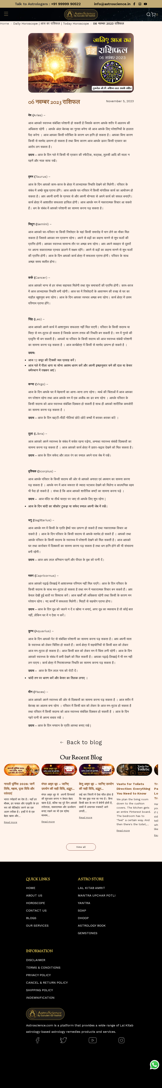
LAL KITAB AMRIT (91, 888)
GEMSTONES (87, 933)
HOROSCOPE (35, 903)
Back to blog (84, 742)
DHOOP (83, 918)
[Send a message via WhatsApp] (154, 1064)
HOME (30, 888)
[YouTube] (145, 4)
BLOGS (31, 918)
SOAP (82, 910)
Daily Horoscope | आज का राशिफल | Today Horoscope (51, 23)
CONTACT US (36, 910)
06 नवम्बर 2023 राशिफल (108, 23)
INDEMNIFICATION (40, 997)
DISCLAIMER (35, 960)
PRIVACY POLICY (38, 975)
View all (81, 847)
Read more (10, 822)
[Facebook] (134, 4)
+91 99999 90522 (66, 4)
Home (4, 23)
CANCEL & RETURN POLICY (47, 982)
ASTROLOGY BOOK (92, 925)
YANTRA (84, 903)
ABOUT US (34, 895)
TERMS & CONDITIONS (43, 967)
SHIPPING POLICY (39, 990)
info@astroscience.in (112, 4)
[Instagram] (140, 4)
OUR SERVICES (37, 925)
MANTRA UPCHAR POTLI (97, 895)
